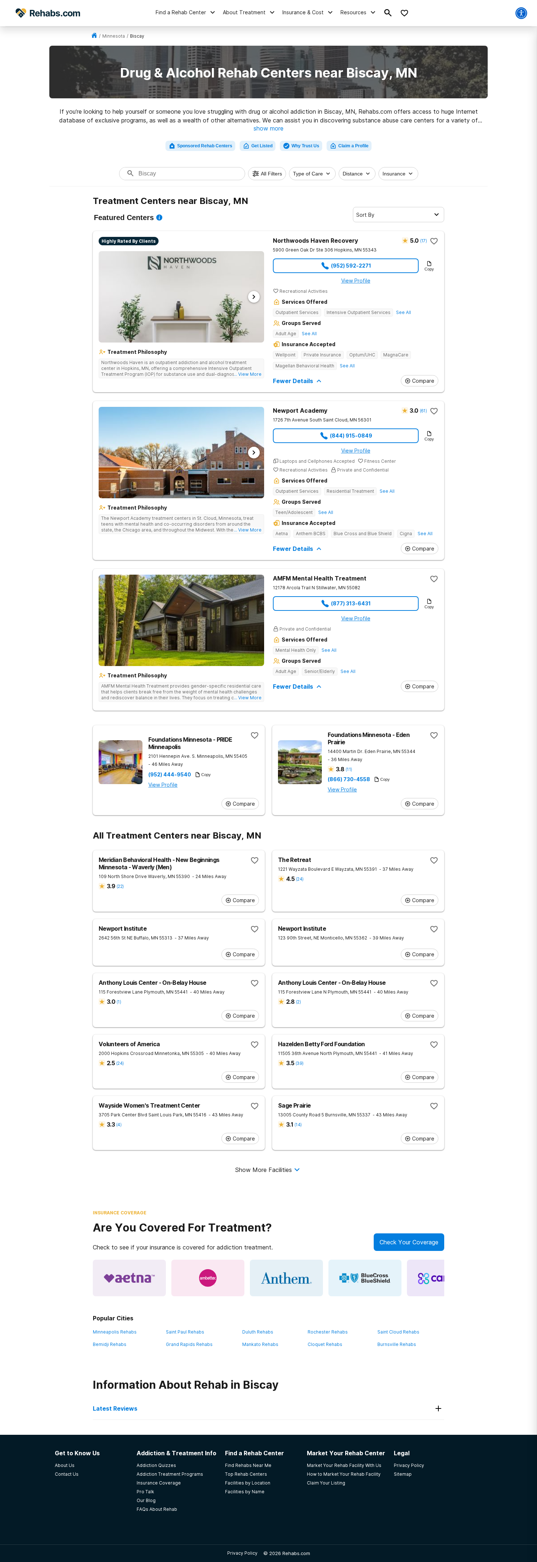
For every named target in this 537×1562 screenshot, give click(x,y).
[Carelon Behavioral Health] (443, 1278)
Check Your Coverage (409, 1242)
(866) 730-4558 (349, 779)
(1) (119, 1002)
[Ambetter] (207, 1278)
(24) (299, 879)
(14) (297, 1124)
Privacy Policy (242, 1553)
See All (403, 312)
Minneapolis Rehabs (115, 1332)
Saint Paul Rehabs (185, 1332)
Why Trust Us (305, 145)
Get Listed (262, 145)
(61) (423, 410)
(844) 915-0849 (351, 435)
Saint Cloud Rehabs (398, 1332)
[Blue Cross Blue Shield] (364, 1278)
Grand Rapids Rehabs (189, 1344)
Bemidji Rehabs (109, 1344)
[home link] (94, 36)
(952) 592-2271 (351, 265)
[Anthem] (286, 1278)
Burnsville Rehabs (396, 1344)
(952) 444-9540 (169, 775)
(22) (120, 886)
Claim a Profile (353, 145)
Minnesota (113, 36)
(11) (349, 769)
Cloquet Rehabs (325, 1344)
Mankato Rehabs (260, 1344)
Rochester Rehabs (328, 1332)
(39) (299, 1063)
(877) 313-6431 (351, 603)
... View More (248, 374)
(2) (298, 1002)
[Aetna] (129, 1278)
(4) (118, 1124)
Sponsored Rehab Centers (204, 145)
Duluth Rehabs (257, 1332)
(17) (423, 240)
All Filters (271, 174)
